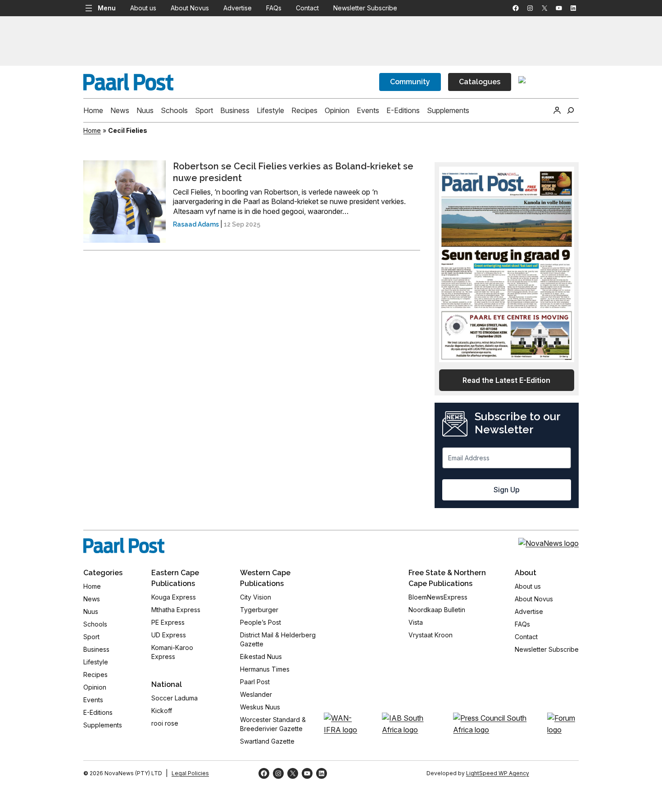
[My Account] (557, 110)
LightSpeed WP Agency (497, 773)
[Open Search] (570, 110)
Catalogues (479, 81)
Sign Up (507, 489)
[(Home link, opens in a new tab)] (123, 545)
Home (92, 130)
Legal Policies (190, 773)
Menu (107, 8)
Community (410, 81)
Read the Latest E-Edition (506, 380)
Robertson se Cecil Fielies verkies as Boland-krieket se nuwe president (293, 172)
